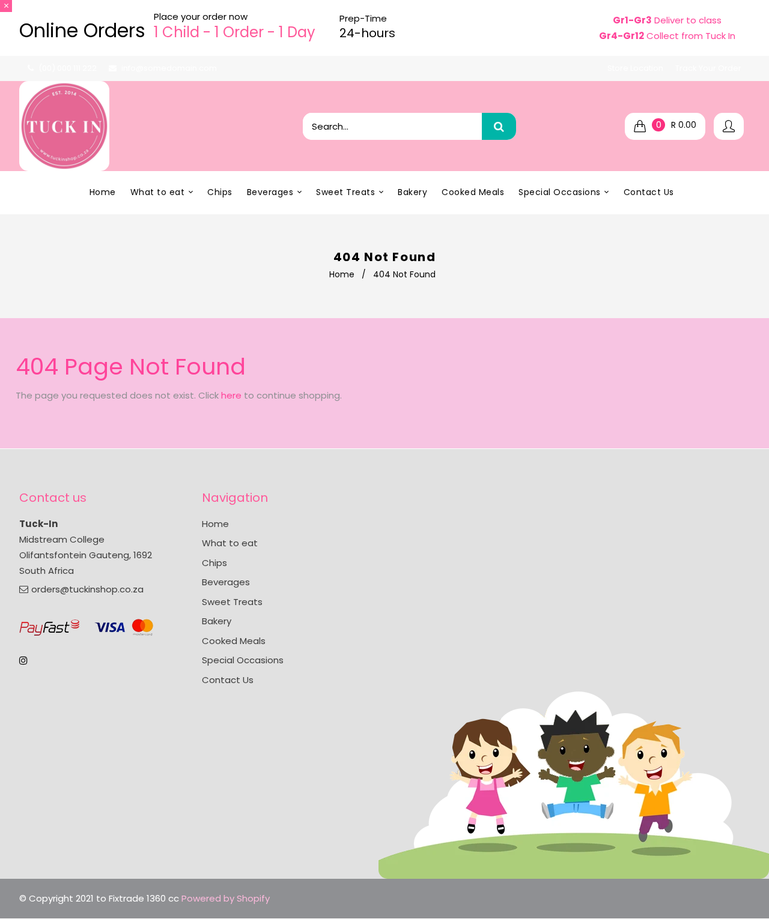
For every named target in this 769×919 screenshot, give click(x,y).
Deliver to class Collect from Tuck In (667, 28)
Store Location (635, 68)
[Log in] (729, 126)
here (231, 395)
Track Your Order (708, 68)
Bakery (216, 621)
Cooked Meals (234, 640)
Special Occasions (243, 660)
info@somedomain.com (169, 68)
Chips (214, 562)
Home (341, 274)
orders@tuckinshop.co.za (87, 589)
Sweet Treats (232, 601)
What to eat (230, 543)
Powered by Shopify (225, 898)
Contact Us (228, 679)
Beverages (226, 582)
